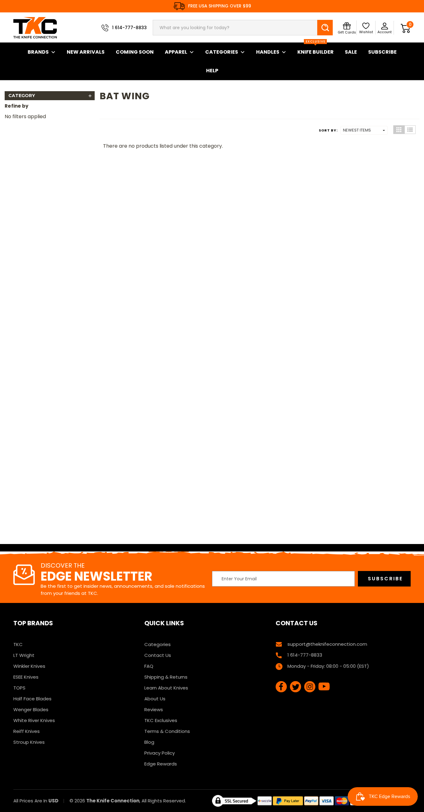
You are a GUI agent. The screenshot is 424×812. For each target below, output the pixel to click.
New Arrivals (86, 52)
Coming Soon (135, 52)
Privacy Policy (159, 753)
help (212, 70)
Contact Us (157, 655)
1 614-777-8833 (129, 28)
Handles (267, 52)
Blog (149, 742)
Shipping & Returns (165, 677)
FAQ (148, 666)
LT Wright (23, 655)
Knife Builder (315, 49)
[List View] (410, 129)
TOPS (19, 688)
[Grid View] (398, 129)
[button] (50, 95)
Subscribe (382, 52)
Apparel (176, 52)
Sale (351, 52)
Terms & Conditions (167, 731)
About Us (154, 698)
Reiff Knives (26, 731)
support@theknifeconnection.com (327, 644)
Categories (221, 52)
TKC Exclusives (160, 720)
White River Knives (34, 720)
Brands (38, 52)
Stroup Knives (29, 742)
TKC (18, 644)
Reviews (153, 709)
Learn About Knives (166, 688)
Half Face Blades (32, 698)
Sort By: (328, 130)
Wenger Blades (30, 709)
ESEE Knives (25, 677)
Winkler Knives (29, 666)
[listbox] (364, 130)
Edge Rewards (160, 764)
